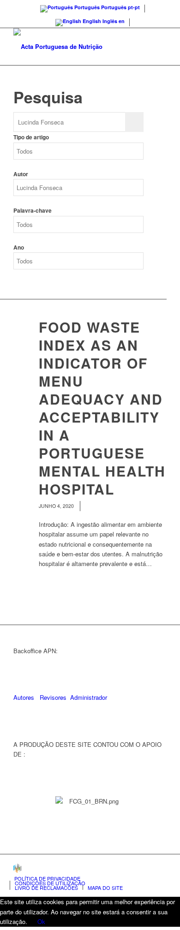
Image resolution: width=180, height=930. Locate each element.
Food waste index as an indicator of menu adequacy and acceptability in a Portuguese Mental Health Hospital (102, 408)
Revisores (52, 697)
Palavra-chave (32, 211)
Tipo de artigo (31, 137)
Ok (41, 921)
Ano (18, 247)
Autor (20, 174)
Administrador (88, 697)
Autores (23, 697)
